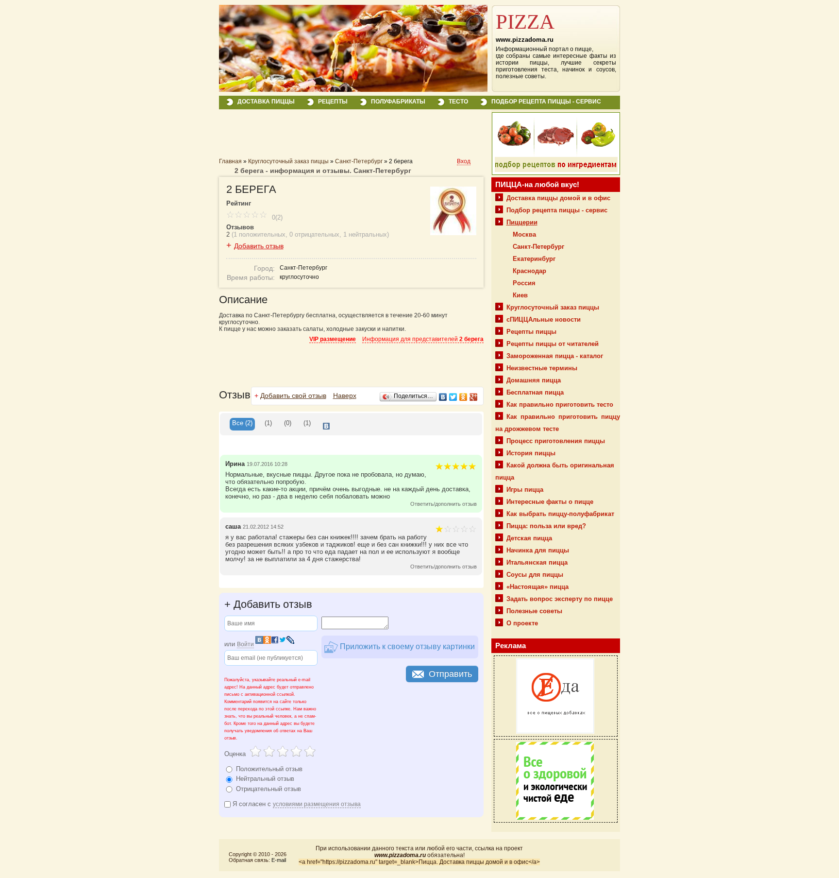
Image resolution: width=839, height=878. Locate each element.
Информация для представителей (423, 339)
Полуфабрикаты (398, 101)
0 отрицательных (314, 234)
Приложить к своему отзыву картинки (406, 646)
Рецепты (333, 101)
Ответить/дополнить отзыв (443, 504)
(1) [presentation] (268, 423)
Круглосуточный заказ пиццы (288, 161)
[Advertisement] (332, 137)
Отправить (450, 674)
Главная (230, 161)
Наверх (344, 395)
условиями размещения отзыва (317, 804)
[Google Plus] (474, 397)
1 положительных (259, 234)
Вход (463, 161)
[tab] (242, 424)
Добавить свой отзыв (293, 395)
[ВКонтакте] (443, 397)
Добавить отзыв (259, 246)
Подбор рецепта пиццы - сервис (546, 101)
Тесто (458, 101)
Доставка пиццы (266, 101)
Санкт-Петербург (359, 161)
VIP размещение (332, 339)
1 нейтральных (365, 234)
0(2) (276, 217)
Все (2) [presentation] (242, 423)
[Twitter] (453, 397)
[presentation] (326, 424)
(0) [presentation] (287, 423)
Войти (245, 644)
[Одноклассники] (463, 397)
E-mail (278, 860)
